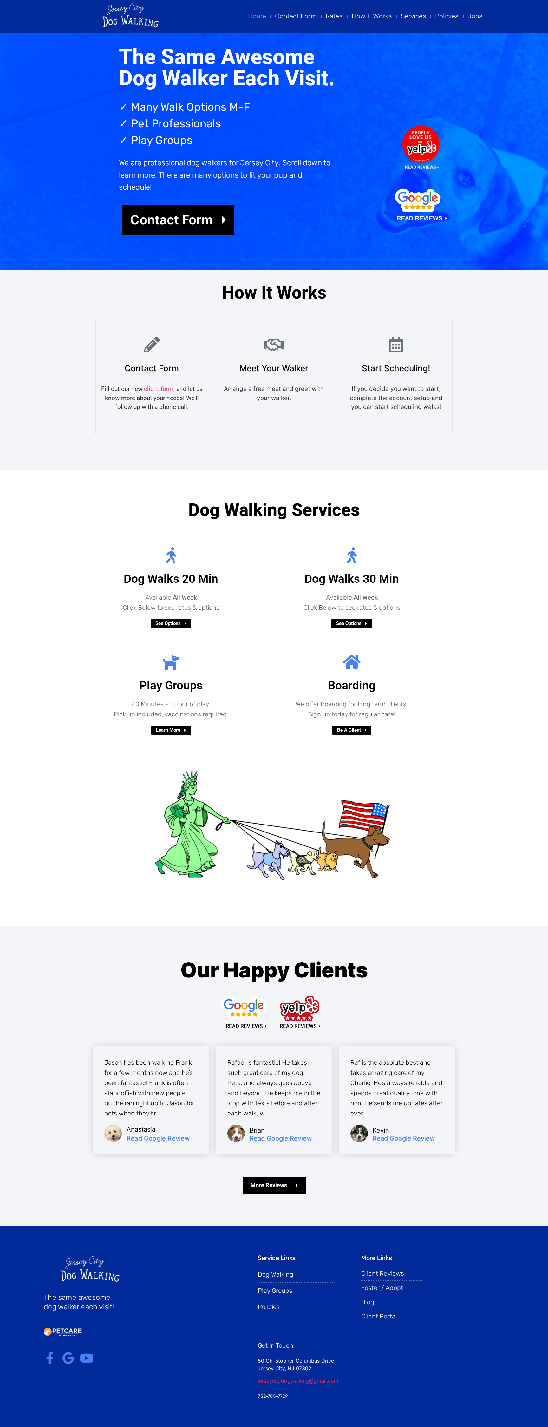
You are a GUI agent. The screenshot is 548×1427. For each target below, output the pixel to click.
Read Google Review (158, 1138)
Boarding (351, 685)
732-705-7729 (273, 1396)
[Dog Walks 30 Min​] (352, 555)
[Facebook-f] (50, 1358)
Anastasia (141, 1129)
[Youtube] (87, 1358)
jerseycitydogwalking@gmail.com (298, 1381)
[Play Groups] (171, 662)
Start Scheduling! (396, 368)
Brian (257, 1130)
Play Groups (171, 685)
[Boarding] (352, 662)
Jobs (475, 16)
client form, (159, 388)
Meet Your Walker (273, 368)
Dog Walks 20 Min (171, 579)
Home (257, 16)
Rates (334, 16)
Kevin (381, 1130)
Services (413, 16)
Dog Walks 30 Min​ (351, 579)
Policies (447, 16)
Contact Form (295, 16)
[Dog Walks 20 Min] (171, 555)
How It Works (372, 16)
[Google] (68, 1358)
